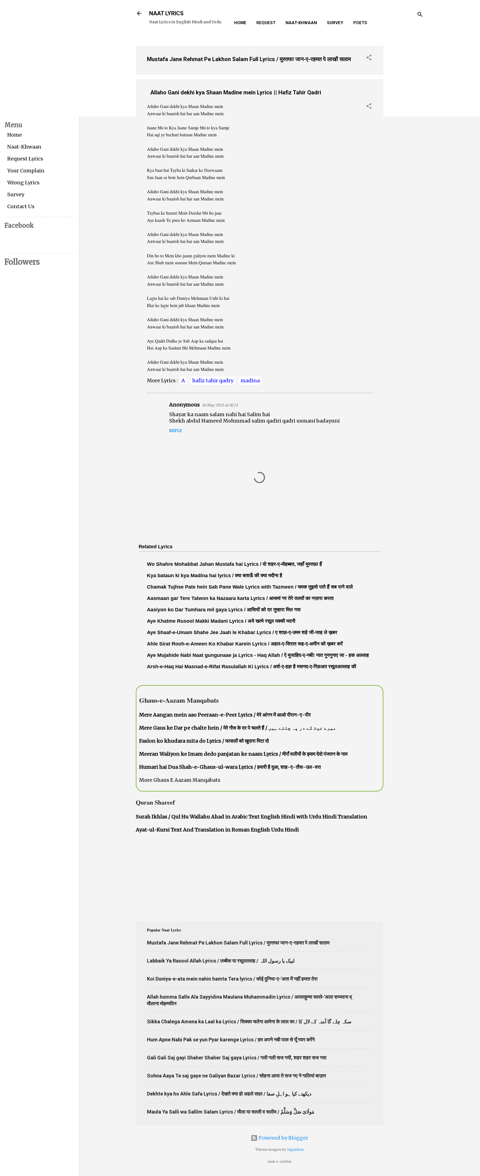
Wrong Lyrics (23, 182)
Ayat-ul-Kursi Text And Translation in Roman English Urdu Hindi (217, 829)
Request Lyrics (25, 158)
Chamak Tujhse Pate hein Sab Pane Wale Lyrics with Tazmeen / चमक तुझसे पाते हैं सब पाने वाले (250, 587)
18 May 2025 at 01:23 (220, 405)
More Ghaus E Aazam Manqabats (179, 780)
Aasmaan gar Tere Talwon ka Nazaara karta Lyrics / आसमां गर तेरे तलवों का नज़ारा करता (240, 598)
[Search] (420, 15)
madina (250, 380)
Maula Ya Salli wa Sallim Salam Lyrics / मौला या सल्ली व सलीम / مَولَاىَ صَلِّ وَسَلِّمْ (230, 1112)
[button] (369, 58)
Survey (335, 22)
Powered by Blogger (283, 1138)
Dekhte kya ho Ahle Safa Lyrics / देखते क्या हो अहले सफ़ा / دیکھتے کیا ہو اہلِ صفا (229, 1094)
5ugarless (295, 1149)
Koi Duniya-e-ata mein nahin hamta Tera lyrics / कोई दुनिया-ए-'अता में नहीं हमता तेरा (232, 979)
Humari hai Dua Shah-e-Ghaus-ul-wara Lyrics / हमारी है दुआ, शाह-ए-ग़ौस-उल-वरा (230, 767)
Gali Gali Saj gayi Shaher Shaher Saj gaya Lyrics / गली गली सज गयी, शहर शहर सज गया (236, 1058)
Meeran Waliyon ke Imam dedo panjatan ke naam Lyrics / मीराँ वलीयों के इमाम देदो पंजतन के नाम (243, 754)
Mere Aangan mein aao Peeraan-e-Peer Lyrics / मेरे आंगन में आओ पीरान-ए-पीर (225, 715)
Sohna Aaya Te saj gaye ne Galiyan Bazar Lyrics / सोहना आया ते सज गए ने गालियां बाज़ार (236, 1076)
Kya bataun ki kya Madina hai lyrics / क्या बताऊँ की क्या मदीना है (214, 575)
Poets (360, 22)
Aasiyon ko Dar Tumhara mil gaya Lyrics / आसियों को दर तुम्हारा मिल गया (224, 609)
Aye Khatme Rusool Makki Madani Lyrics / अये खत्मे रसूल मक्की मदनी (221, 621)
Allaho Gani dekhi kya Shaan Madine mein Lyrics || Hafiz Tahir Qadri (235, 92)
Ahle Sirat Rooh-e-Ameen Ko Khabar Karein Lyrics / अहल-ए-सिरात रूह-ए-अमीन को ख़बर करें (245, 644)
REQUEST (266, 22)
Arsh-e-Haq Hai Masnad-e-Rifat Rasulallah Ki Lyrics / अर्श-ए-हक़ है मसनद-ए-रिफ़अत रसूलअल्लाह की (251, 666)
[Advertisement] (405, 124)
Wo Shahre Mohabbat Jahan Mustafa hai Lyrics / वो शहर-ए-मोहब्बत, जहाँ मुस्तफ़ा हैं (234, 564)
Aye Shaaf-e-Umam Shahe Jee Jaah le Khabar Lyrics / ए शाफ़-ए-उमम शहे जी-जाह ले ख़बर (242, 632)
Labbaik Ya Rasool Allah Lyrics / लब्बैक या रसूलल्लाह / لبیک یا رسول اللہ (220, 961)
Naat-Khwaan (301, 22)
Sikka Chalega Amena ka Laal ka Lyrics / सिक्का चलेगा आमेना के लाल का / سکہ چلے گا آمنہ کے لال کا (249, 1021)
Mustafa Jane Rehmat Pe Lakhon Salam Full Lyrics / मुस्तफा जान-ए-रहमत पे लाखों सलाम (249, 59)
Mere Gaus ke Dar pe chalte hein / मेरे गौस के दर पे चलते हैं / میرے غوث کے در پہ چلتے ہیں (237, 728)
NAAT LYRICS (166, 13)
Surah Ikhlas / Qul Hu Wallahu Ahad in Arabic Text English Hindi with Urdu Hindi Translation (251, 816)
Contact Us (20, 206)
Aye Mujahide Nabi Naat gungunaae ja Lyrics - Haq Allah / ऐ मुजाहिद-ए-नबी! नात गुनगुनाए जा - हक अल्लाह (258, 655)
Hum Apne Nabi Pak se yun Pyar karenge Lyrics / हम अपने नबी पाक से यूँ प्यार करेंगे (231, 1039)
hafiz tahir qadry (212, 380)
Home (240, 22)
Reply (175, 430)
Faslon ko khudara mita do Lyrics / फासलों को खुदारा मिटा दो (204, 741)
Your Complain (25, 170)
